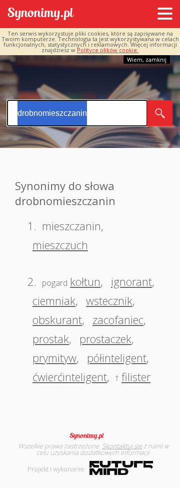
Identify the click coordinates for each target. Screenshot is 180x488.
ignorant (131, 281)
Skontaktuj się (122, 445)
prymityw (54, 357)
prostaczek (106, 338)
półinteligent (116, 357)
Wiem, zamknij (146, 59)
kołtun (85, 281)
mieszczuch (60, 244)
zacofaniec (118, 319)
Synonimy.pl (41, 14)
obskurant (57, 319)
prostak (50, 338)
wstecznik (109, 300)
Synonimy (90, 435)
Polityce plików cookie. (107, 50)
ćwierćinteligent (69, 376)
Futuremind (121, 468)
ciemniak (54, 300)
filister (136, 376)
